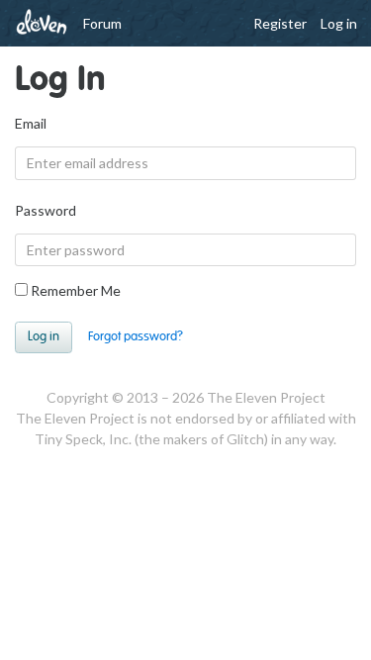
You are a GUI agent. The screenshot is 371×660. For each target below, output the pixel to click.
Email (30, 123)
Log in (339, 23)
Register (280, 23)
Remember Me (74, 290)
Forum (102, 23)
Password (45, 210)
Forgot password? (135, 336)
